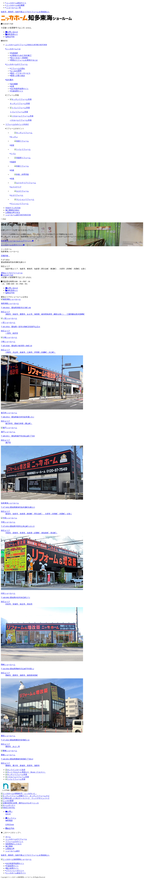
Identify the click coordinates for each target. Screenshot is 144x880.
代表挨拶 (14, 53)
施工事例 (12, 210)
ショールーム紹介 (18, 215)
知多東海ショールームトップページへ (16, 241)
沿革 (12, 86)
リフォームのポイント (17, 124)
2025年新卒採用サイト (15, 863)
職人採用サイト (12, 868)
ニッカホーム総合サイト (16, 3)
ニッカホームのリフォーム (26, 45)
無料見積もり (12, 34)
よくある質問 (16, 71)
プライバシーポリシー (15, 871)
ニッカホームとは (13, 49)
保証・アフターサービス (20, 73)
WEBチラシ (12, 208)
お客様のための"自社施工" (21, 55)
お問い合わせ (12, 32)
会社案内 (9, 80)
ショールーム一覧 (13, 8)
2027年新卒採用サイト (20, 89)
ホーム (8, 837)
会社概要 (14, 84)
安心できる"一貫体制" (19, 58)
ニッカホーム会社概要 (15, 5)
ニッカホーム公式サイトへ (12, 245)
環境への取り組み (18, 76)
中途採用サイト (17, 91)
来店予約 (11, 37)
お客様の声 (12, 212)
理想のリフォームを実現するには (24, 60)
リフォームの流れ (18, 68)
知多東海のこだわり (13, 844)
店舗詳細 (5, 256)
